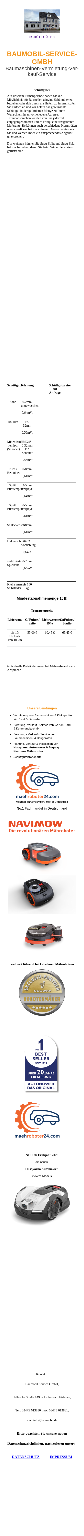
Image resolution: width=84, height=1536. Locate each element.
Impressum (61, 1457)
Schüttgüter (42, 37)
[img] (42, 21)
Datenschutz (26, 1457)
